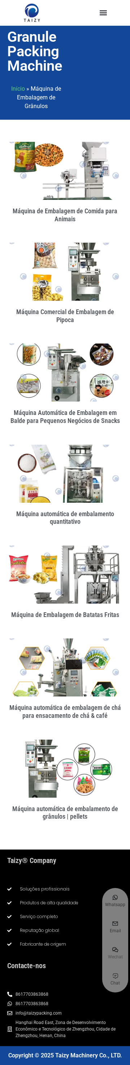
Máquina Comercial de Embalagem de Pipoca (65, 316)
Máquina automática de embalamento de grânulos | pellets (65, 813)
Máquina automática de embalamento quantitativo (65, 518)
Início (18, 88)
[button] (103, 13)
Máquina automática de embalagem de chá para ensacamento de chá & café (65, 711)
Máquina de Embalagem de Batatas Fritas (65, 614)
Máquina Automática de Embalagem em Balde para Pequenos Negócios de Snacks (65, 416)
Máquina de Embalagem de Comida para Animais (65, 215)
